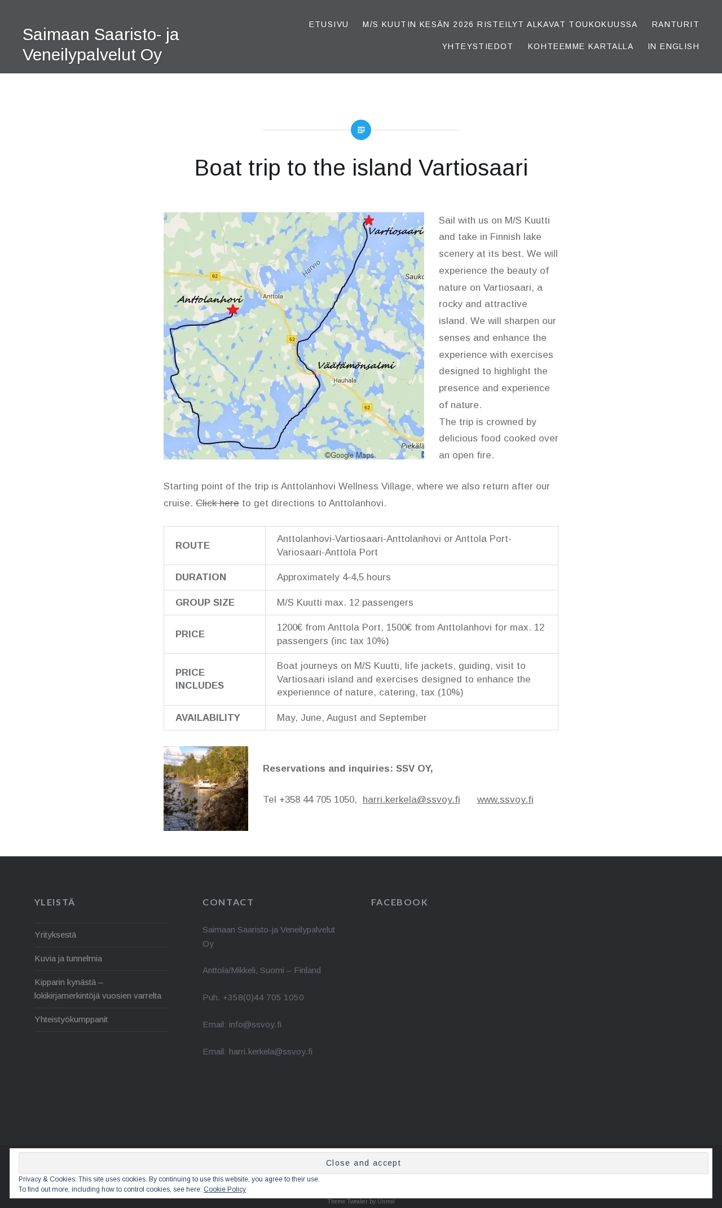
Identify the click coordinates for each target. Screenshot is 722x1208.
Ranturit (675, 24)
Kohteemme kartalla (580, 46)
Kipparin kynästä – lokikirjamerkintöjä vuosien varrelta (97, 989)
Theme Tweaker (347, 1201)
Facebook (400, 901)
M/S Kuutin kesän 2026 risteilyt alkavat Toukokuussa (500, 24)
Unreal (386, 1201)
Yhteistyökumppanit (71, 1019)
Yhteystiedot (478, 46)
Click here (217, 503)
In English (673, 46)
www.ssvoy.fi (505, 799)
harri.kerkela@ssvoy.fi (411, 799)
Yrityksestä (55, 934)
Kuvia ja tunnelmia (68, 958)
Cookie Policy (225, 1189)
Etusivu (329, 24)
